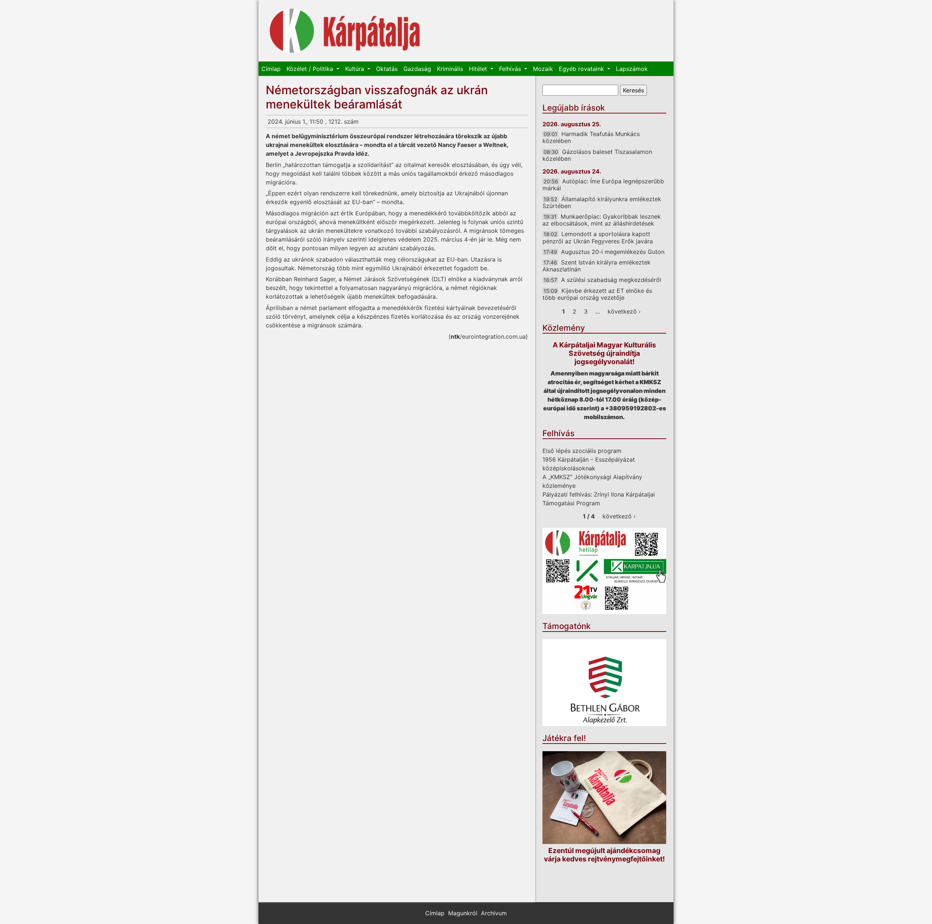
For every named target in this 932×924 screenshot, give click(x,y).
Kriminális (450, 68)
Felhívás (511, 68)
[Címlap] (345, 31)
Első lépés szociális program (581, 450)
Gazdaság (417, 68)
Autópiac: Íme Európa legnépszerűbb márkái (603, 185)
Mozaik (543, 68)
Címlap (271, 68)
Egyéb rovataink (582, 68)
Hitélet (479, 68)
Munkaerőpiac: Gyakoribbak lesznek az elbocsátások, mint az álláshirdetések (601, 220)
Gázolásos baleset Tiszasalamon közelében (597, 155)
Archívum (494, 913)
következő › (624, 311)
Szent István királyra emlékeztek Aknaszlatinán (596, 266)
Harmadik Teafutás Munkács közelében (591, 137)
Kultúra (355, 68)
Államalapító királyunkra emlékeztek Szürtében (601, 202)
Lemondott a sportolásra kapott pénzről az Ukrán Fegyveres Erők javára (597, 237)
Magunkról (462, 913)
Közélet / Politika (311, 68)
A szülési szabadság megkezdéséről (611, 279)
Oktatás (387, 68)
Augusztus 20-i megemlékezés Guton (612, 251)
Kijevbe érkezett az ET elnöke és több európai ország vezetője (597, 294)
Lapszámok (632, 68)
